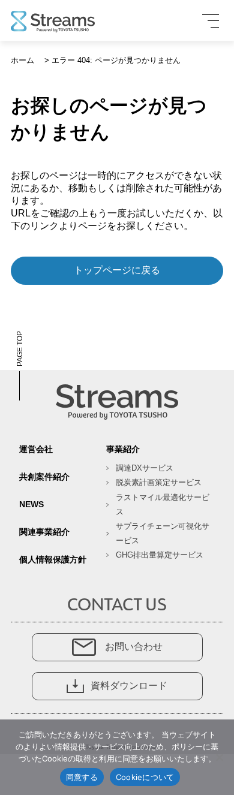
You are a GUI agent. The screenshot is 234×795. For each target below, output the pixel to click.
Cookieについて (145, 777)
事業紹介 (123, 449)
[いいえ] (219, 757)
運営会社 (36, 449)
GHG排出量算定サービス (159, 554)
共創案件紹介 (44, 476)
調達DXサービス (144, 467)
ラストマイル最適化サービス (162, 504)
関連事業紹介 (44, 532)
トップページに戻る (117, 270)
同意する (82, 777)
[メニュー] (210, 21)
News (31, 504)
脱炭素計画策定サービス (159, 482)
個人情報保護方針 (52, 559)
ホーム (22, 60)
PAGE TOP (20, 348)
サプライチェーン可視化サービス (162, 533)
